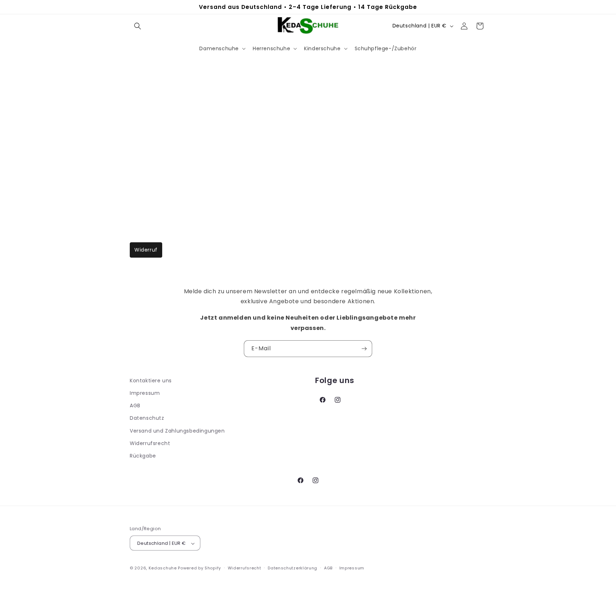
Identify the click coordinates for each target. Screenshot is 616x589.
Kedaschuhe (163, 568)
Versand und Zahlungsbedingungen (177, 430)
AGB (135, 405)
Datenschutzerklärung (292, 568)
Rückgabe (143, 455)
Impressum (145, 393)
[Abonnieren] (364, 348)
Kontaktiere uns (151, 380)
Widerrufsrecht (150, 443)
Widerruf (146, 249)
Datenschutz (147, 418)
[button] (137, 26)
